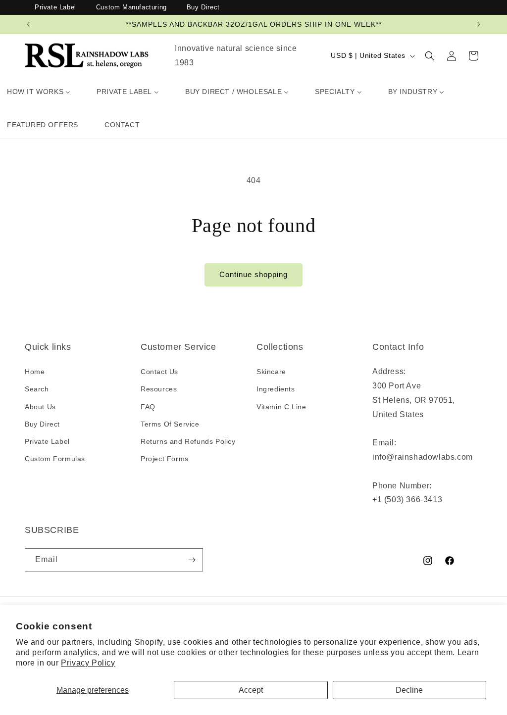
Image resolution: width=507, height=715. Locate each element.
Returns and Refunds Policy (188, 441)
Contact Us (159, 372)
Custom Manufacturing (131, 7)
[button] (430, 56)
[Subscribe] (192, 560)
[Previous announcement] (28, 24)
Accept (251, 690)
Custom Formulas (55, 459)
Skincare (271, 372)
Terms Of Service (170, 424)
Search (37, 389)
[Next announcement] (479, 24)
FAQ (148, 407)
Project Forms (165, 459)
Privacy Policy (88, 663)
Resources (159, 389)
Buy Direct (203, 7)
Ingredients (275, 389)
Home (35, 372)
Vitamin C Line (281, 407)
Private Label (55, 7)
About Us (40, 407)
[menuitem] (38, 91)
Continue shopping (253, 274)
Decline (409, 690)
